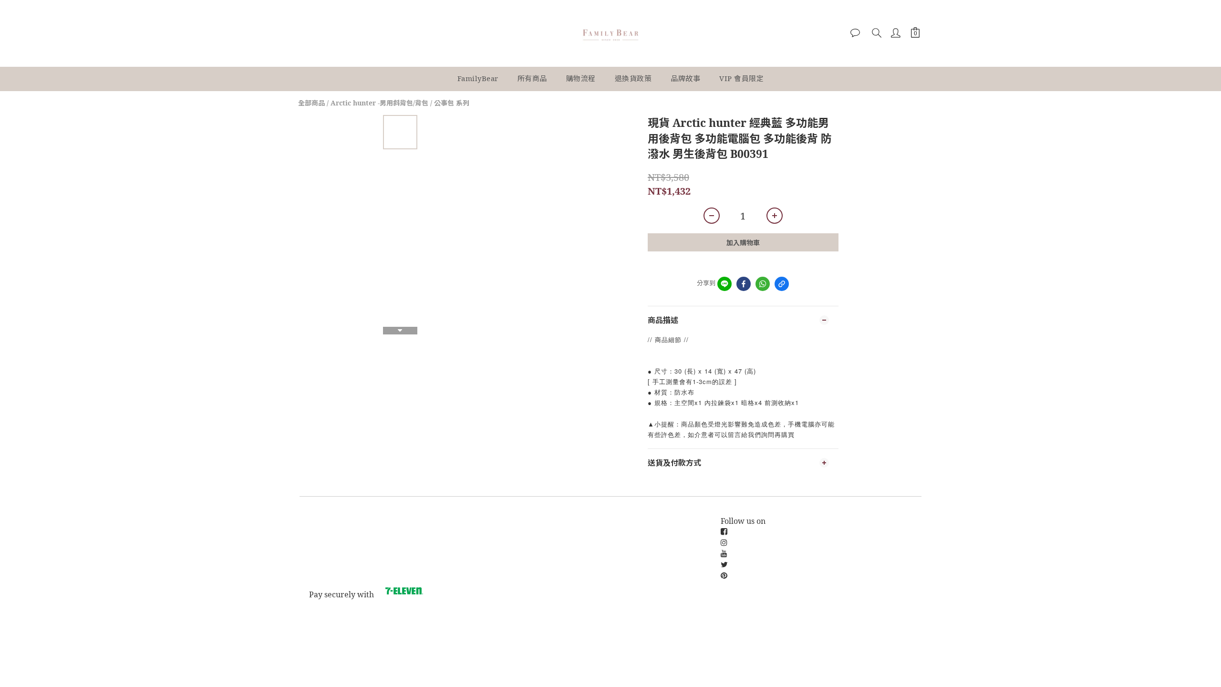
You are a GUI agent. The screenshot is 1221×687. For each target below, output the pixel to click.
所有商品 (532, 78)
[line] (724, 284)
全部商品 (311, 102)
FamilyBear (477, 78)
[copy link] (782, 284)
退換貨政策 (633, 78)
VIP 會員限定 (741, 78)
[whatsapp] (762, 284)
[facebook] (743, 284)
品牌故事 (685, 78)
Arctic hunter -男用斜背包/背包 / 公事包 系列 (400, 102)
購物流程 (581, 78)
